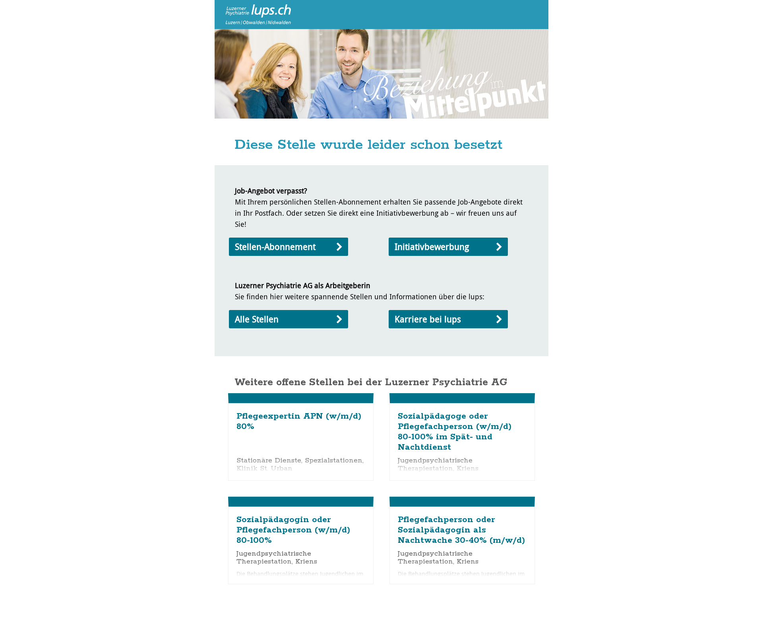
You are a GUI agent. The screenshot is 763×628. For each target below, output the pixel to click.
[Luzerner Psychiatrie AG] (254, 14)
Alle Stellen (257, 319)
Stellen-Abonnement (275, 246)
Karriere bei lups (428, 319)
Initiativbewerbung (432, 246)
